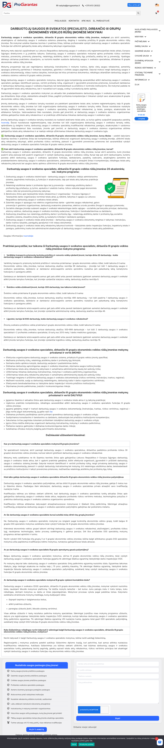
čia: (51, 411)
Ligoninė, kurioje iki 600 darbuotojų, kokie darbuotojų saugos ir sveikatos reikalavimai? (47, 319)
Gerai (74, 744)
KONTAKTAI (74, 21)
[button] (65, 256)
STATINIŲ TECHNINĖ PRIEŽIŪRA (144, 73)
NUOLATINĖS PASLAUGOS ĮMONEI (146, 30)
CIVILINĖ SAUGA (142, 56)
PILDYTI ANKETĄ (36, 729)
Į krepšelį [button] (141, 119)
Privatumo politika (86, 744)
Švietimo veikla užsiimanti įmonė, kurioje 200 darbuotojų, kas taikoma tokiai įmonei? (46, 287)
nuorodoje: (28, 236)
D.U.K (137, 84)
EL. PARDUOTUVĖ (101, 21)
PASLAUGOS (60, 21)
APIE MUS (86, 21)
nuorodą (5, 122)
